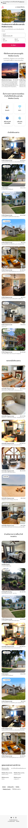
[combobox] (13, 36)
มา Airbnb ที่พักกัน (20, 7)
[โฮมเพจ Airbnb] (3, 7)
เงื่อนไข (17, 821)
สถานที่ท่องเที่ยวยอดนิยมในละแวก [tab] (18, 768)
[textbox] (7, 41)
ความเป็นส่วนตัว (11, 821)
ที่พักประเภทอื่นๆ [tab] (5, 768)
